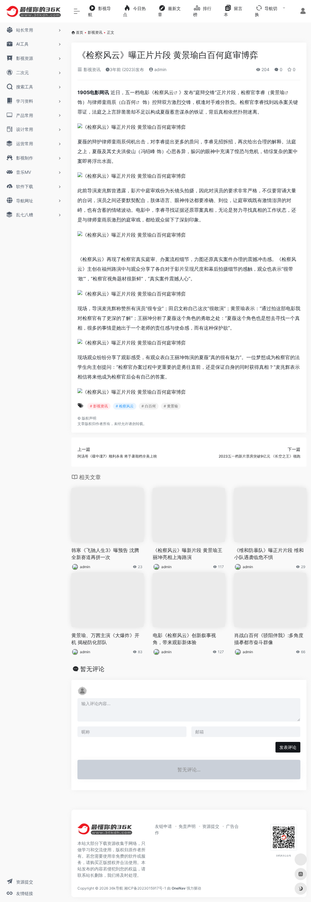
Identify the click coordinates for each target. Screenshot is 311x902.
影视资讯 (95, 32)
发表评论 (287, 747)
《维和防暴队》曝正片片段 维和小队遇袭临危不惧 (269, 553)
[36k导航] (104, 831)
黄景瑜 (277, 92)
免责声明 (187, 826)
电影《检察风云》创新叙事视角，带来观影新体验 (184, 638)
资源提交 (210, 826)
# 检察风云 (125, 406)
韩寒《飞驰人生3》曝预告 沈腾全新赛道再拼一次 (105, 553)
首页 (79, 32)
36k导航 (116, 888)
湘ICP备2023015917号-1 (145, 888)
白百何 (128, 102)
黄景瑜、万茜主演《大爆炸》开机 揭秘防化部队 (105, 638)
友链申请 (163, 826)
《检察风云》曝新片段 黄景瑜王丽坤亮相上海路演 (187, 553)
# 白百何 (149, 406)
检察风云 (164, 92)
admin (159, 69)
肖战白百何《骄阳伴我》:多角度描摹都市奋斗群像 (268, 638)
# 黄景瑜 (171, 406)
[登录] (303, 11)
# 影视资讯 (99, 406)
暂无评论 (92, 669)
